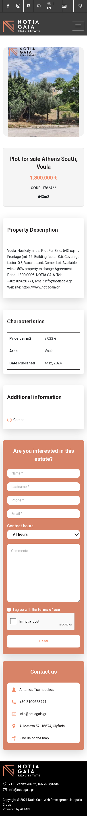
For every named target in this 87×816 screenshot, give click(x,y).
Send (43, 641)
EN (49, 8)
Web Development (57, 800)
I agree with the (36, 610)
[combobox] (43, 534)
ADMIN (25, 809)
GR (49, 3)
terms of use (49, 610)
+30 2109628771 (32, 702)
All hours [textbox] (20, 534)
